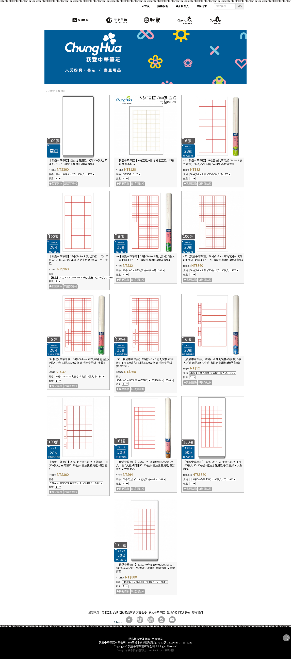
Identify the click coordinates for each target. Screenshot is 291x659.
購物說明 (162, 6)
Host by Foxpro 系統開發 (161, 650)
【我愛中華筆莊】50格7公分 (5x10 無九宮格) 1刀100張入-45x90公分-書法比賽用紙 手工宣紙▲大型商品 (212, 465)
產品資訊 (130, 612)
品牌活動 (118, 612)
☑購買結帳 (70, 183)
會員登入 (183, 6)
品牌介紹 (172, 612)
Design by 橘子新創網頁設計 (132, 650)
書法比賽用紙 (58, 91)
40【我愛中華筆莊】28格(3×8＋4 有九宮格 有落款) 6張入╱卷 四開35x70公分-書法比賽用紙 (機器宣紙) (79, 363)
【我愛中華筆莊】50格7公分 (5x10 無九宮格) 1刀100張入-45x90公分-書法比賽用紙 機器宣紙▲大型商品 (145, 568)
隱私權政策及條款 (139, 638)
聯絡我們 (197, 612)
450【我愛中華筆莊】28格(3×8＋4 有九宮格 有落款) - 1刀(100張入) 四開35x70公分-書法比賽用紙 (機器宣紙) (145, 363)
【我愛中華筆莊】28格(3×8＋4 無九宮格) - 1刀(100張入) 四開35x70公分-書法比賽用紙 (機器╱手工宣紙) (78, 260)
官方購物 (184, 612)
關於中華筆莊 (157, 612)
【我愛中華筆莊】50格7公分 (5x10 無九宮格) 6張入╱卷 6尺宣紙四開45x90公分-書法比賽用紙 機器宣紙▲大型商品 (145, 465)
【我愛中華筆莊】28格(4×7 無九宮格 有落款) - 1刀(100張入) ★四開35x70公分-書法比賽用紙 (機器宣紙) (78, 465)
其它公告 (141, 612)
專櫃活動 (107, 612)
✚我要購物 (55, 183)
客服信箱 (157, 638)
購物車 (203, 6)
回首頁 (146, 6)
